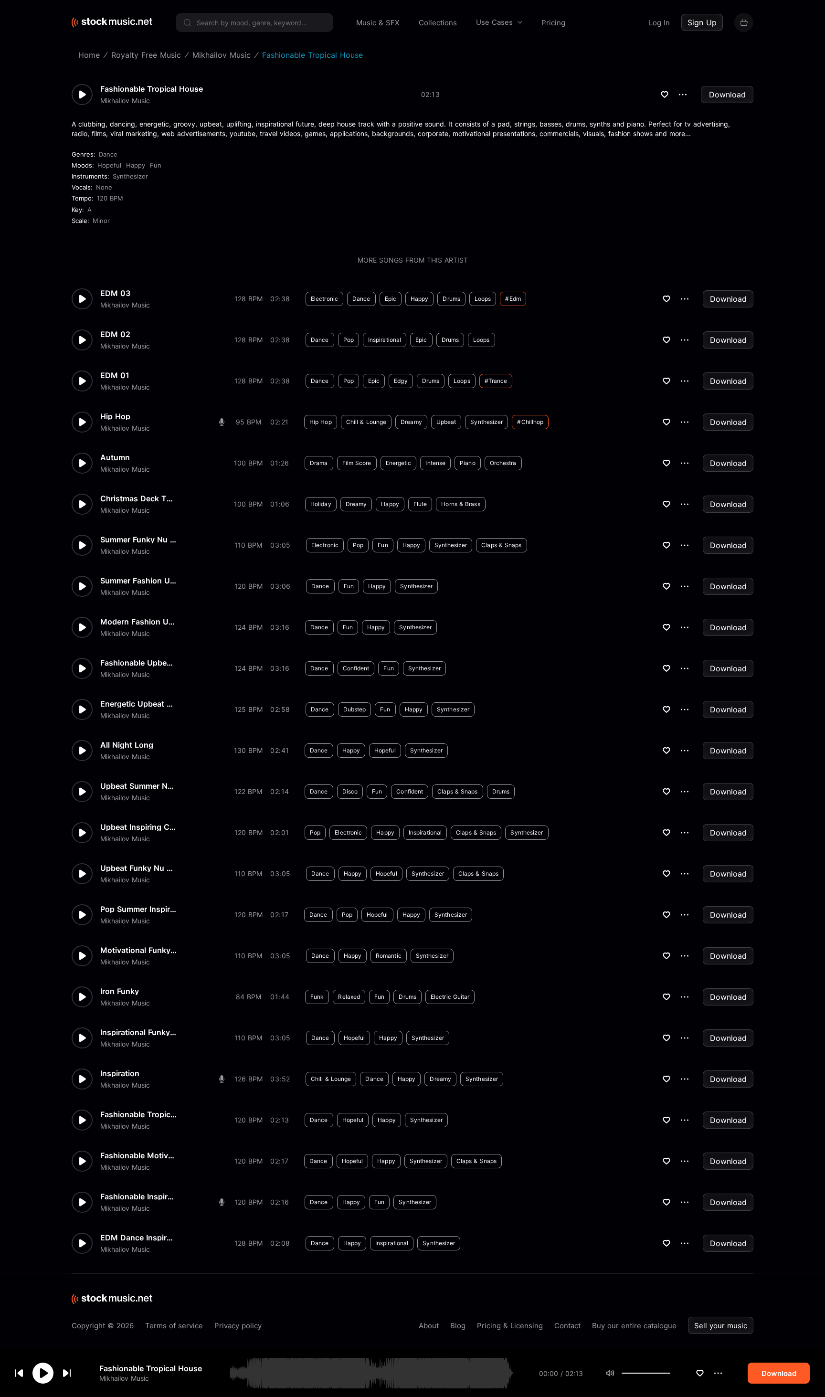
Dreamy (411, 421)
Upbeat (446, 421)
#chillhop (530, 421)
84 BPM (248, 997)
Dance (108, 154)
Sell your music (720, 1325)
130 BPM (248, 750)
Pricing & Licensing (510, 1325)
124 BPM (248, 627)
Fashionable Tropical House (150, 1368)
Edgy (400, 380)
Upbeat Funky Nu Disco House (138, 868)
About (429, 1325)
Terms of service (174, 1325)
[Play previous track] (19, 1373)
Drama (319, 462)
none (104, 187)
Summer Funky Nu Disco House (138, 539)
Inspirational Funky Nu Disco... (138, 1032)
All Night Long (126, 745)
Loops (483, 298)
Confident (356, 668)
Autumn (115, 457)
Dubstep (354, 709)
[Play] (42, 1373)
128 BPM (248, 299)
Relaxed (349, 996)
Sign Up (702, 22)
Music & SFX (378, 22)
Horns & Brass (460, 504)
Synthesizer (130, 176)
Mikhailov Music (124, 1378)
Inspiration (119, 1073)
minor (101, 220)
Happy (135, 165)
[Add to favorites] (700, 1373)
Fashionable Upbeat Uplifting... (138, 663)
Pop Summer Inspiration (138, 909)
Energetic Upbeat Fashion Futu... (138, 704)
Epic (390, 298)
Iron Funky (119, 991)
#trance (496, 380)
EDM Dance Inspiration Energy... (138, 1237)
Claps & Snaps (501, 545)
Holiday (320, 504)
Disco (350, 791)
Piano (468, 462)
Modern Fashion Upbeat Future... (138, 621)
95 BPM (248, 422)
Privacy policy (238, 1325)
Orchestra (503, 462)
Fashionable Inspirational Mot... (138, 1196)
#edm (512, 298)
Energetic (399, 462)
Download (727, 94)
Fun (155, 165)
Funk (317, 996)
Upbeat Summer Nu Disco (138, 786)
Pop (348, 339)
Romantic (389, 955)
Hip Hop (115, 416)
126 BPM (248, 1079)
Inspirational (384, 339)
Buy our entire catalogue (634, 1325)
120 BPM (110, 198)
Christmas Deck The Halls (138, 498)
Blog (457, 1325)
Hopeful (109, 165)
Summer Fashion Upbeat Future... (138, 580)
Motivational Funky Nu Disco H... (138, 950)
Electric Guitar (450, 996)
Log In (659, 22)
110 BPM (248, 545)
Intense (435, 462)
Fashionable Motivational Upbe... (138, 1155)
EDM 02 (115, 334)
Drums (451, 298)
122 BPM (248, 791)
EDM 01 (114, 375)
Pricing (553, 22)
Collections (438, 22)
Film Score (356, 462)
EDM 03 (115, 293)
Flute (420, 504)
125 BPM (248, 709)
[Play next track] (66, 1373)
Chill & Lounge (366, 421)
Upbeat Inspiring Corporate (138, 827)
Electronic (324, 298)
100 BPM (248, 463)
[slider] (670, 1373)
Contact (567, 1325)
